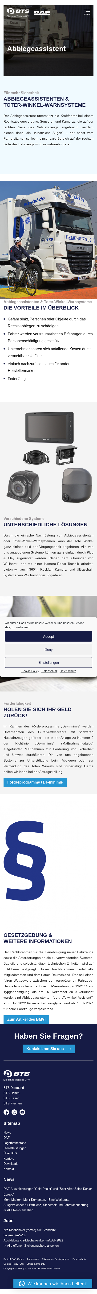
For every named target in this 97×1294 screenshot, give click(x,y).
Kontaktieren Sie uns (45, 1049)
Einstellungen (48, 662)
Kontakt (9, 1169)
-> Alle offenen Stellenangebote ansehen (31, 1245)
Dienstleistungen (15, 1148)
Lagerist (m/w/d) (14, 1235)
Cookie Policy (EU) (14, 1264)
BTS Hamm (12, 1093)
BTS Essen (11, 1098)
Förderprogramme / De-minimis (35, 782)
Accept (48, 636)
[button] (52, 1283)
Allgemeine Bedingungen (55, 1259)
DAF (7, 1137)
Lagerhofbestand (15, 1143)
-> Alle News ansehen (18, 1210)
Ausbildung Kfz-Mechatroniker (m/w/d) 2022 (33, 1240)
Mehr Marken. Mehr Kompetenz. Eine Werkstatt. (37, 1199)
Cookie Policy (30, 671)
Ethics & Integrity (36, 1264)
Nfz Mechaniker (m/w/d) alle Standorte (30, 1230)
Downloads (11, 1163)
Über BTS (10, 1153)
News (7, 1132)
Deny (48, 649)
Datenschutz (49, 671)
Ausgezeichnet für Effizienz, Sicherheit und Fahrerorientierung (46, 1205)
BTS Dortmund (14, 1088)
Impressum (33, 1259)
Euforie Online (52, 1268)
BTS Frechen (13, 1103)
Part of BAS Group (14, 1259)
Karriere (9, 1158)
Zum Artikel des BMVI (26, 1019)
